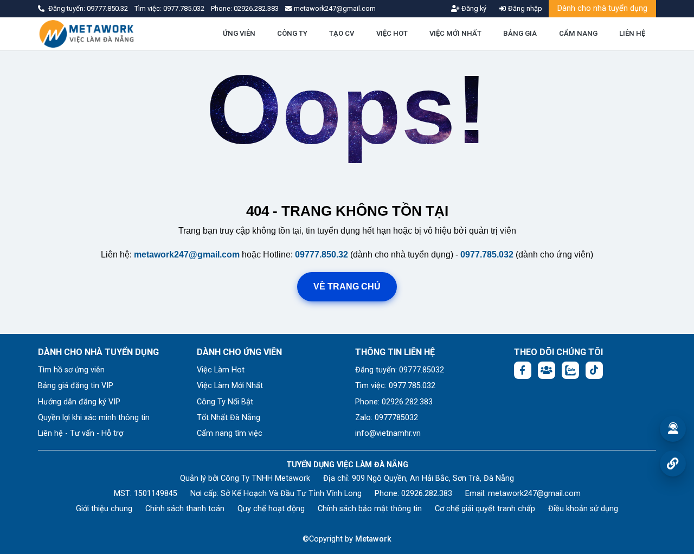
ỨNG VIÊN (239, 33)
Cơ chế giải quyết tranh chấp (485, 508)
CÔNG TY (292, 33)
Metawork (373, 539)
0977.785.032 (184, 8)
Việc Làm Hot (221, 370)
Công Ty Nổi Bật (225, 402)
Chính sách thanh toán (184, 508)
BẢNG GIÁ (520, 33)
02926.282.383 (256, 8)
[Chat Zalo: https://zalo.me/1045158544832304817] (570, 370)
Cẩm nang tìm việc (229, 433)
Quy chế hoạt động (271, 508)
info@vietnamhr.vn (388, 433)
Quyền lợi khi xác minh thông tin (94, 417)
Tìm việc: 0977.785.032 (395, 385)
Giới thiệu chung (104, 508)
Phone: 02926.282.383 (394, 402)
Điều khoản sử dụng (583, 508)
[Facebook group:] (546, 370)
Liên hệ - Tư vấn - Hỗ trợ (80, 433)
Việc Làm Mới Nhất (230, 385)
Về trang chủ (347, 286)
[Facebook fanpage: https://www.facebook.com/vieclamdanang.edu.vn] (522, 370)
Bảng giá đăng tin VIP (75, 385)
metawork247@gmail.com (187, 254)
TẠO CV (341, 33)
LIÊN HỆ (632, 33)
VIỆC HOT (392, 33)
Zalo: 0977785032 (386, 417)
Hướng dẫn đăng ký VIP (79, 402)
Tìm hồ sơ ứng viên (71, 370)
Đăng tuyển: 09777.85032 (399, 370)
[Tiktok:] (594, 370)
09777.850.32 (108, 8)
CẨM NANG (578, 33)
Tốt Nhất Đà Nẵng (228, 417)
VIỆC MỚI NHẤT (455, 33)
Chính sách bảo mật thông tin (370, 508)
